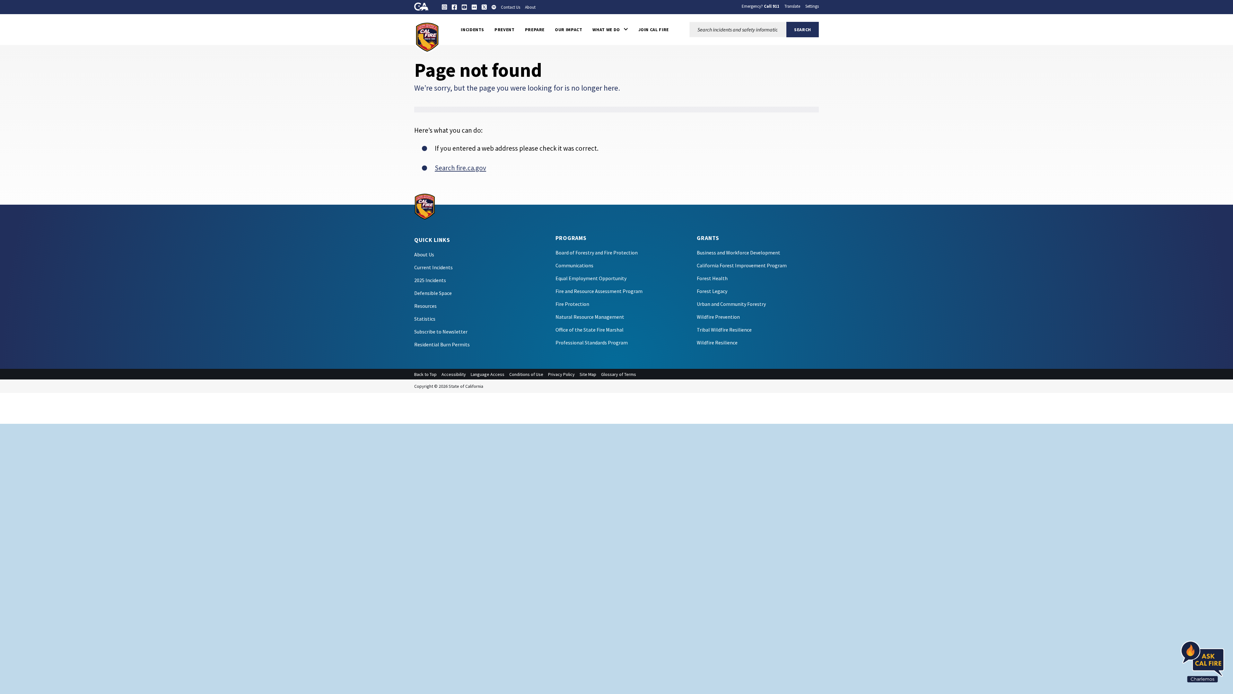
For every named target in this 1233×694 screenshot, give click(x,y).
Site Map (588, 374)
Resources (425, 306)
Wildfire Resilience (717, 342)
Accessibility (454, 374)
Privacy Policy (561, 374)
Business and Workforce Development (738, 252)
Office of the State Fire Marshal (589, 329)
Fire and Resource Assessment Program (599, 291)
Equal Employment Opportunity (590, 278)
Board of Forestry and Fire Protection (596, 252)
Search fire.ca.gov (460, 168)
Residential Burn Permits (442, 344)
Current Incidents (433, 267)
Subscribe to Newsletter (441, 331)
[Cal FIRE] (427, 36)
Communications (574, 265)
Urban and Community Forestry (731, 304)
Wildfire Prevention (718, 317)
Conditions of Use (526, 374)
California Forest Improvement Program (742, 265)
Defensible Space (433, 293)
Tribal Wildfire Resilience (724, 329)
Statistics (424, 319)
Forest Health (712, 278)
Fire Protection (572, 304)
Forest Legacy (712, 291)
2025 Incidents (430, 280)
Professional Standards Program (591, 342)
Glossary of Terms (618, 374)
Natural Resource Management (589, 317)
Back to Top (425, 374)
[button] (610, 29)
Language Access (487, 374)
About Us (424, 254)
